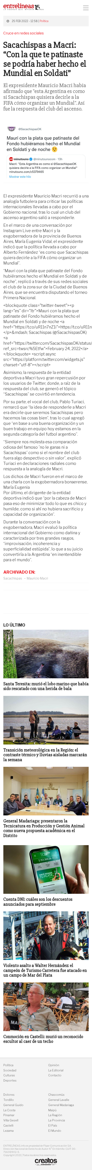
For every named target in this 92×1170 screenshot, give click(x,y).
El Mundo (54, 1130)
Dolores (9, 1094)
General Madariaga (61, 1105)
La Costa (9, 1110)
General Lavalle (58, 1100)
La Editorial (55, 1070)
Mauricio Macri (37, 578)
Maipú (52, 1110)
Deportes (10, 1080)
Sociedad (9, 1070)
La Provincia (56, 1120)
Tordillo (8, 1100)
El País (52, 1125)
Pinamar (9, 1115)
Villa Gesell (10, 1120)
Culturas (9, 1075)
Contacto (54, 1075)
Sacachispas (12, 578)
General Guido (13, 1105)
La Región (55, 1115)
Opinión (53, 1065)
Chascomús (56, 1094)
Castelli (8, 1125)
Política (44, 21)
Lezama (8, 1130)
